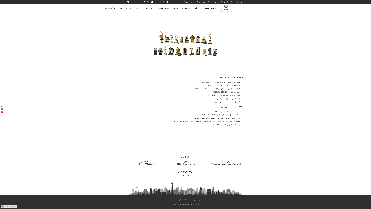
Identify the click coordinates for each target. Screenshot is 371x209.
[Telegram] (182, 175)
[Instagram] (188, 175)
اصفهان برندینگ (177, 204)
